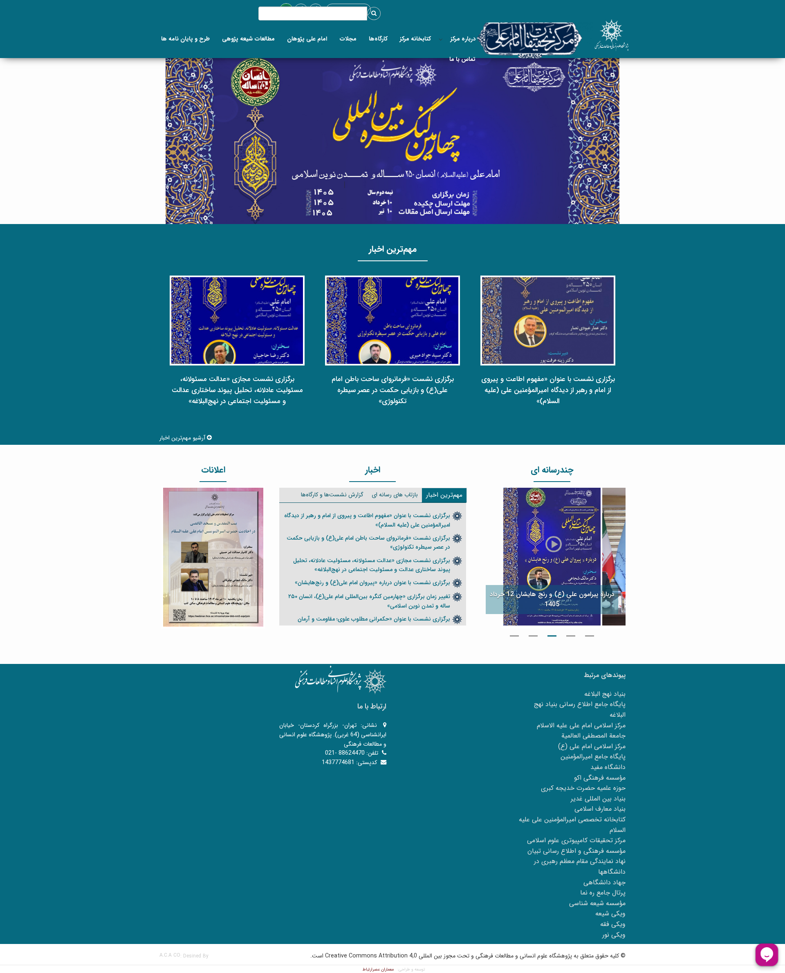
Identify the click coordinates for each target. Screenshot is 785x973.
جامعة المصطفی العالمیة (593, 736)
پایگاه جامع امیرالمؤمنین (593, 756)
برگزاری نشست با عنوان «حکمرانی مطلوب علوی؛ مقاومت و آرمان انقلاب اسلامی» (374, 623)
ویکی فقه (613, 924)
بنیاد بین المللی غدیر (598, 799)
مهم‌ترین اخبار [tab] (444, 495)
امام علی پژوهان (307, 38)
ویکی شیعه (610, 913)
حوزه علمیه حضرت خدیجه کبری (583, 788)
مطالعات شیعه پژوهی (248, 38)
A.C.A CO (169, 955)
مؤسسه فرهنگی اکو (600, 778)
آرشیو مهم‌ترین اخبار (183, 437)
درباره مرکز (463, 38)
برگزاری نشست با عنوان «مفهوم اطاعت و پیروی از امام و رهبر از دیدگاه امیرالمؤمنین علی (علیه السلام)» (367, 520)
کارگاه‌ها (378, 38)
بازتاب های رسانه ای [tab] (395, 494)
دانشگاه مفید (608, 767)
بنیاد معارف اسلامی (600, 809)
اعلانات (213, 470)
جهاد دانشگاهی (604, 882)
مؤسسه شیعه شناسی (597, 903)
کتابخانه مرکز (415, 38)
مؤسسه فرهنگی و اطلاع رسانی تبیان (576, 851)
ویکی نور (614, 935)
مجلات (348, 38)
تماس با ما (462, 59)
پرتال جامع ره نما (603, 893)
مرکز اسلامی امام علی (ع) (592, 746)
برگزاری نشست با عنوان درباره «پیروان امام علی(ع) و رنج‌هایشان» (372, 582)
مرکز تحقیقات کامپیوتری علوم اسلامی (576, 840)
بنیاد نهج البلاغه (605, 694)
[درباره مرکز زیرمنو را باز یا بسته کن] (440, 39)
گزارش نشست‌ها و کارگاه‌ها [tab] (332, 494)
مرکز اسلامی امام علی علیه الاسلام (581, 725)
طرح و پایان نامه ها (185, 38)
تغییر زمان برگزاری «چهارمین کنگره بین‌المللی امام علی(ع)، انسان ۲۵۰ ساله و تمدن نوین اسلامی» (369, 601)
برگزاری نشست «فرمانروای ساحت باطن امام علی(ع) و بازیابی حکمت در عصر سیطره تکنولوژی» (368, 543)
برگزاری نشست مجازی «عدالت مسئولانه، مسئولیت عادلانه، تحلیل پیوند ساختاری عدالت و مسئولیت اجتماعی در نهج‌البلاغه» (371, 565)
